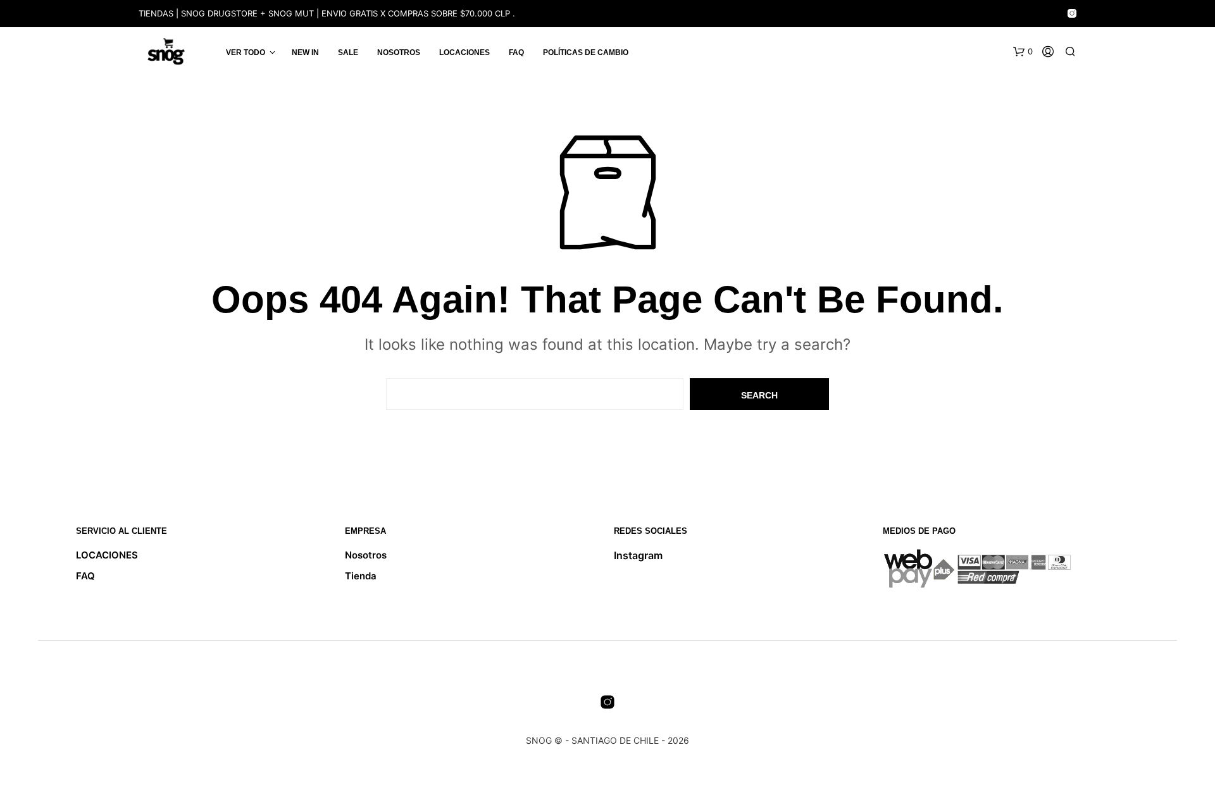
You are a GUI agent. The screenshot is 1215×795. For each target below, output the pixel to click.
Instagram (638, 555)
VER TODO (245, 52)
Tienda (361, 576)
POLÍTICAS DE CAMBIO (585, 52)
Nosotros (398, 52)
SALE (348, 52)
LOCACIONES (464, 52)
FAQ (516, 52)
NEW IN (305, 52)
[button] (1023, 52)
